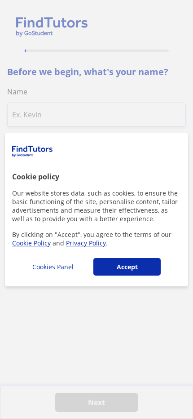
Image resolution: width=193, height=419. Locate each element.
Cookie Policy (31, 243)
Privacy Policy (86, 243)
